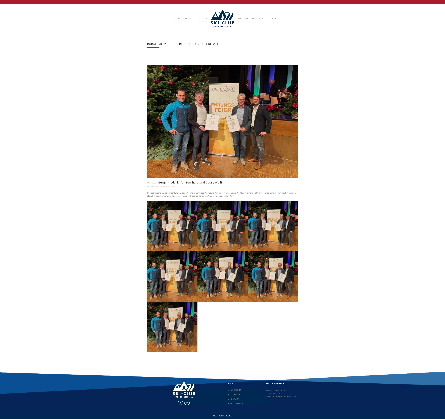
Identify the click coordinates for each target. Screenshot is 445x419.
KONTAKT (234, 399)
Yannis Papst (172, 186)
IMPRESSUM (235, 390)
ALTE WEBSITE (236, 403)
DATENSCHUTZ (237, 394)
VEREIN (163, 186)
